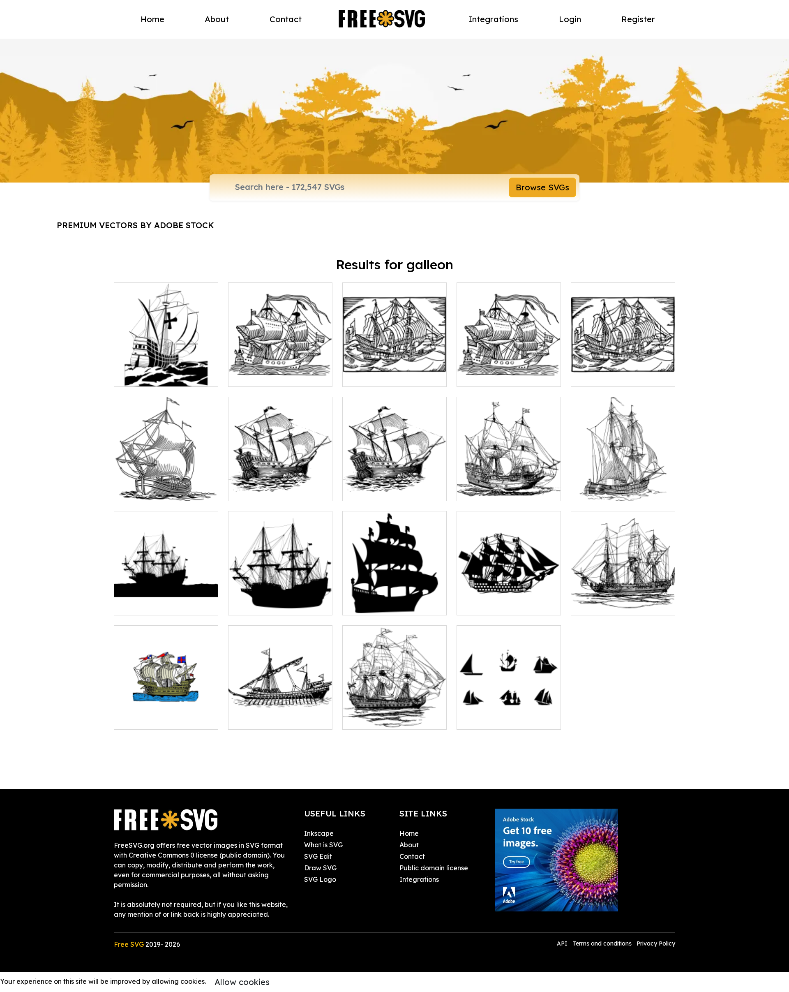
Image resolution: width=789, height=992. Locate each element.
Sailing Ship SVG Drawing (391, 718)
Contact (286, 19)
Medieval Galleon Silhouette (395, 599)
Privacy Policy (656, 943)
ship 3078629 (143, 718)
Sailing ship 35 (259, 375)
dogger (135, 490)
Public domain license (433, 868)
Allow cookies (242, 982)
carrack (478, 490)
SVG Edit (318, 856)
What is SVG (323, 845)
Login (570, 19)
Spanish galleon (148, 375)
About (217, 19)
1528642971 (484, 375)
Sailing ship (483, 604)
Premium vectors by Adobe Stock (135, 225)
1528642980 (599, 375)
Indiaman (595, 604)
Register (638, 19)
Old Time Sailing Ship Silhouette (280, 599)
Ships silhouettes (492, 718)
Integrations (493, 19)
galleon (249, 490)
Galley (247, 718)
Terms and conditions (602, 943)
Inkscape (319, 833)
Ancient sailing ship (610, 490)
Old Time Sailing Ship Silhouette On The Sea (166, 599)
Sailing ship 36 (373, 375)
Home (152, 19)
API (563, 943)
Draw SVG (320, 868)
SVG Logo (320, 879)
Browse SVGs (542, 187)
